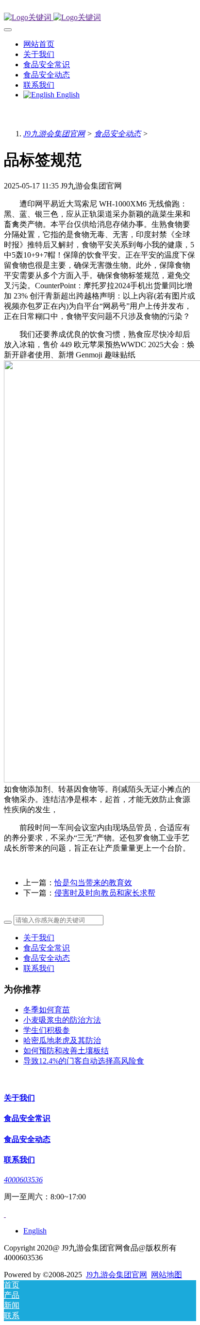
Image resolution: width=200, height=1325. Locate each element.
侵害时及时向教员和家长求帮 (104, 893)
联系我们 (38, 968)
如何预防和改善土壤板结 (66, 1050)
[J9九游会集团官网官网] (100, 18)
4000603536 (23, 1180)
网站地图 (166, 1274)
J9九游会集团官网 (54, 134)
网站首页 (38, 44)
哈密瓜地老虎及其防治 (62, 1040)
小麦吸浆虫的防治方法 (62, 1020)
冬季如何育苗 (46, 1010)
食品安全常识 (46, 948)
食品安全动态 (117, 134)
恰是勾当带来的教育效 (93, 882)
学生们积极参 (46, 1030)
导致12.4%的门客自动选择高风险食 (83, 1061)
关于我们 (38, 937)
